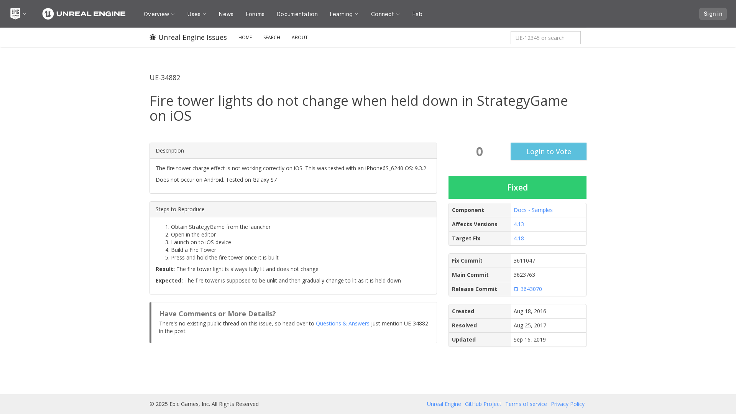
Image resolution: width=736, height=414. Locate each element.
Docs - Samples (533, 210)
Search (271, 37)
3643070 (531, 288)
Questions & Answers (343, 323)
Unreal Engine (444, 403)
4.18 (519, 238)
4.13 (519, 224)
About (300, 37)
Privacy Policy (568, 403)
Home (245, 37)
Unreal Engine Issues (192, 37)
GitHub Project (483, 403)
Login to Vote (548, 151)
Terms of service (526, 403)
